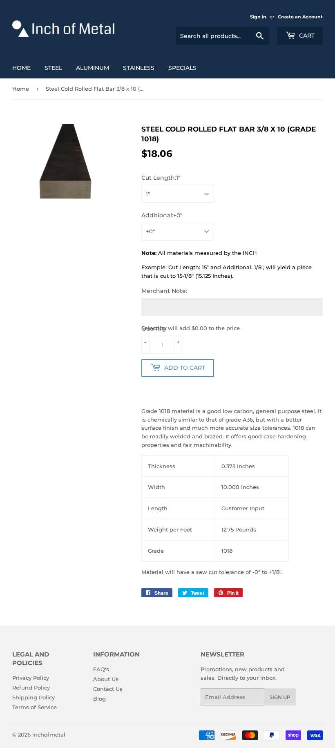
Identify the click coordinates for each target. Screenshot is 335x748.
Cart (306, 35)
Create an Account (300, 17)
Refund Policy (31, 687)
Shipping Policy (33, 697)
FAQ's (101, 669)
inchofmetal (48, 734)
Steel (53, 67)
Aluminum (92, 67)
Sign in (258, 17)
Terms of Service (34, 707)
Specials (182, 67)
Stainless (138, 67)
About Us (105, 679)
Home (21, 67)
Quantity (154, 328)
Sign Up (280, 697)
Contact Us (108, 688)
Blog (99, 698)
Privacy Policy (30, 677)
